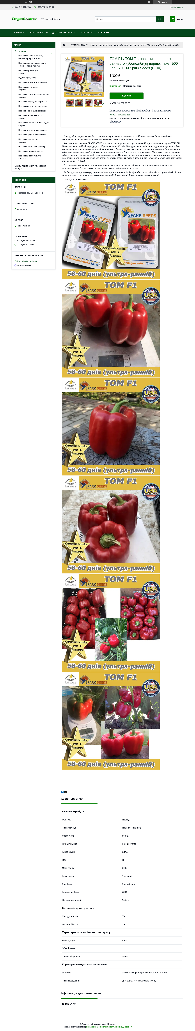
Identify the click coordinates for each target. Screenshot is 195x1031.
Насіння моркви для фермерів (32, 106)
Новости (103, 32)
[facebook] (62, 792)
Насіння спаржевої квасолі (31, 151)
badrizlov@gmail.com (27, 261)
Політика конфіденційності (121, 1027)
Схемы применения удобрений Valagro (30, 167)
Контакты (86, 32)
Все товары (37, 32)
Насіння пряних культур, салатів (29, 157)
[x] (65, 792)
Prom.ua (111, 1024)
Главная (19, 32)
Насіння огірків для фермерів (32, 111)
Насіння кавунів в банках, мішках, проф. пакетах (30, 57)
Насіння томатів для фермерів (33, 130)
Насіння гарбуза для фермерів (28, 71)
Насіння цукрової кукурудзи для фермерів (33, 95)
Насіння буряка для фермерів (32, 146)
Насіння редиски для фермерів (28, 140)
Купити (126, 95)
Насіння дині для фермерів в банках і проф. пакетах (32, 64)
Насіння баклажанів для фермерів (30, 116)
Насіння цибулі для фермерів (32, 101)
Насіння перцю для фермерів (32, 135)
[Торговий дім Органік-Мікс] (24, 25)
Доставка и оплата (63, 32)
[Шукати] (160, 19)
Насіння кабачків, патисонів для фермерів (33, 124)
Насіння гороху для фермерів (32, 82)
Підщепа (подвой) (27, 78)
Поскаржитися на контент (97, 1027)
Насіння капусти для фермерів (28, 88)
